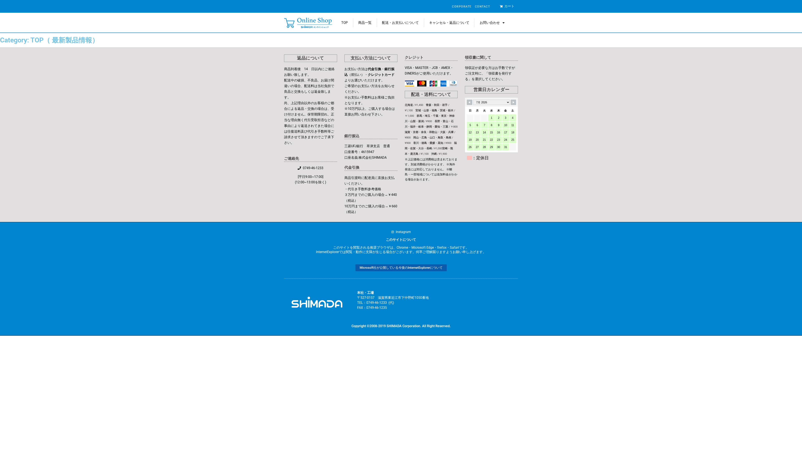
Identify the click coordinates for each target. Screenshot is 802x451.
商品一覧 (365, 23)
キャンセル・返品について (449, 23)
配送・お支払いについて (400, 23)
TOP (344, 23)
